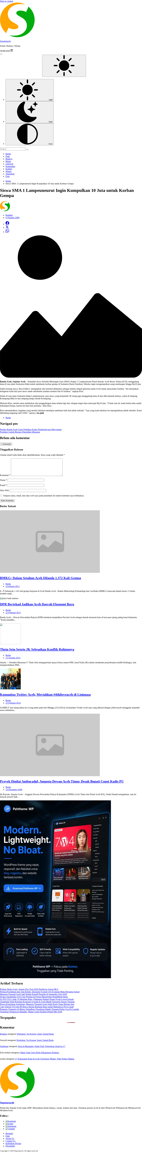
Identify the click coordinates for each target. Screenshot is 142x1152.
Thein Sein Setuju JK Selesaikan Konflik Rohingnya (37, 649)
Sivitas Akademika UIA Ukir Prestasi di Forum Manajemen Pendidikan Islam (34, 997)
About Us (10, 1138)
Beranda (9, 1133)
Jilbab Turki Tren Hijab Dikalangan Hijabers (39, 1052)
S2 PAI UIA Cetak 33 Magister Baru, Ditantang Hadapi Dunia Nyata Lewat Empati (37, 999)
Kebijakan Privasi (13, 1143)
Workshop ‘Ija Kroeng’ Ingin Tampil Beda (35, 1034)
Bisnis (8, 161)
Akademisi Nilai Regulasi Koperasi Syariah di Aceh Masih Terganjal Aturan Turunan (37, 1002)
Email (3, 485)
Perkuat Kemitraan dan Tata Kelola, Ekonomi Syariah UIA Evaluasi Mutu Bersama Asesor (40, 992)
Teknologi (10, 174)
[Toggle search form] (1, 54)
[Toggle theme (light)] (64, 66)
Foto (8, 176)
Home (8, 181)
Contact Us (10, 1141)
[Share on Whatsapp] (7, 232)
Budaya (9, 159)
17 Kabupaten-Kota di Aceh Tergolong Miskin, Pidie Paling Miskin (44, 1059)
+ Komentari (6, 444)
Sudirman (4, 1046)
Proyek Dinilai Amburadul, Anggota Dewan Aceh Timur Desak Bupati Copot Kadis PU (62, 781)
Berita (8, 154)
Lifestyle (9, 164)
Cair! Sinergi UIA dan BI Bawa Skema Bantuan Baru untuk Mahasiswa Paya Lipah (37, 1007)
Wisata (8, 171)
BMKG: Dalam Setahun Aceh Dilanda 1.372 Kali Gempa (40, 578)
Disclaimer (10, 1146)
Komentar (5, 475)
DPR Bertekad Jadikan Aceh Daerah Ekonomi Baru (37, 604)
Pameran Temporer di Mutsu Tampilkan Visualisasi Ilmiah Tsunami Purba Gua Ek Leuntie (39, 1009)
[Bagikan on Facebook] (7, 224)
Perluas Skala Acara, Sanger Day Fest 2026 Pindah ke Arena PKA (29, 989)
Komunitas (10, 166)
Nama (3, 480)
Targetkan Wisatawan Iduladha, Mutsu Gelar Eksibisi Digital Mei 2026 (31, 1012)
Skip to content (6, 1)
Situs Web (4, 490)
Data (8, 156)
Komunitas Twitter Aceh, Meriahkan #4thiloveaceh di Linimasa (45, 694)
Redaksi (3, 1034)
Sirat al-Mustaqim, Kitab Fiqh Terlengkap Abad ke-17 (41, 1046)
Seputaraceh (5, 41)
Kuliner (9, 169)
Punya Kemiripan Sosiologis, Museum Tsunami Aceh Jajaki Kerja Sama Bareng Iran (37, 1004)
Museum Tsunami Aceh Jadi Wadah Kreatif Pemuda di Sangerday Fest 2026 (33, 994)
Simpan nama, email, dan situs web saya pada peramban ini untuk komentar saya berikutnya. (43, 495)
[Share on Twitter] (7, 227)
